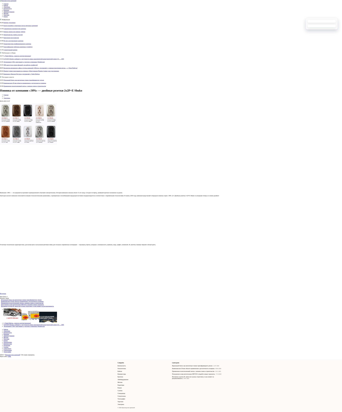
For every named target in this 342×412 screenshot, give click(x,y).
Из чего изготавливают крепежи (13, 41)
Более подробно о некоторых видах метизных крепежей (21, 25)
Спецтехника (8, 350)
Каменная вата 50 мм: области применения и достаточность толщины (25, 83)
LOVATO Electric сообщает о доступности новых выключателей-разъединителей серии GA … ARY (34, 59)
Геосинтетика (8, 342)
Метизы (6, 13)
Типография (7, 352)
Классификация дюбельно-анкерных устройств (18, 47)
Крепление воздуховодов (11, 38)
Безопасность (8, 8)
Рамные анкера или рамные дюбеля (14, 31)
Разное (6, 16)
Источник (3, 293)
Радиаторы (7, 345)
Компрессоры (8, 344)
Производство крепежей (12, 355)
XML (9, 356)
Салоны (6, 347)
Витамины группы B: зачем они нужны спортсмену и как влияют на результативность (27, 306)
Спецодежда (7, 348)
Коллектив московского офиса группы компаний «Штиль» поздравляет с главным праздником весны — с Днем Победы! (40, 68)
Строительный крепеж (10, 50)
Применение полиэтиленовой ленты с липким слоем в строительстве (25, 86)
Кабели (6, 5)
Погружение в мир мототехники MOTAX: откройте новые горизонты (22, 304)
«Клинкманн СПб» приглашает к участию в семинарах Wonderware (24, 62)
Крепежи (6, 10)
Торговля (6, 15)
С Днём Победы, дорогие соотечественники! (17, 56)
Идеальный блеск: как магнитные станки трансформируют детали (24, 80)
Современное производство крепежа (15, 28)
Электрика (7, 7)
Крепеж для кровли (9, 22)
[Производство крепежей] (8, 1)
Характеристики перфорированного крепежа (17, 44)
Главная (6, 4)
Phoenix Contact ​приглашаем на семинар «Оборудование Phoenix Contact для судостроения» (31, 71)
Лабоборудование (9, 12)
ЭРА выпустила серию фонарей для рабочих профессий (21, 65)
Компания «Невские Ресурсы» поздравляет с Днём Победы (22, 74)
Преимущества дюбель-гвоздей (13, 35)
